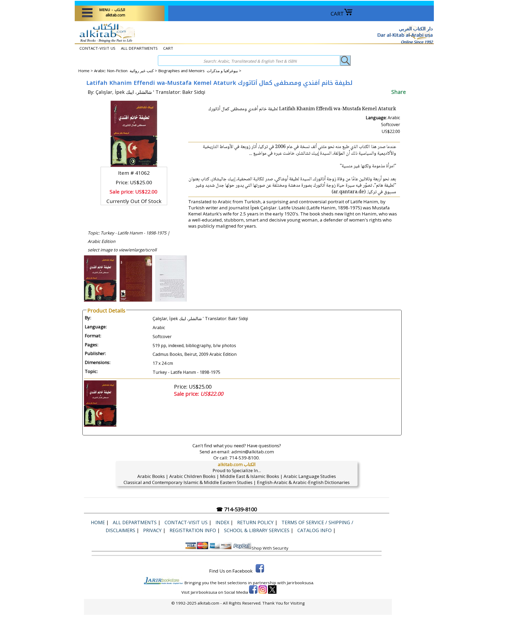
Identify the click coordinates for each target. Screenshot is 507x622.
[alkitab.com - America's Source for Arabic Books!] (106, 41)
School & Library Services (256, 530)
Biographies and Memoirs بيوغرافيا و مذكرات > (199, 70)
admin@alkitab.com (252, 452)
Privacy (152, 530)
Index (222, 522)
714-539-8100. (244, 458)
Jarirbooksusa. (300, 582)
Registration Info (193, 530)
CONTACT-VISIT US (97, 48)
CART (337, 13)
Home (84, 70)
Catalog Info (314, 530)
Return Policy (255, 522)
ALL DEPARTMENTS (139, 48)
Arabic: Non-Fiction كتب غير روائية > (126, 70)
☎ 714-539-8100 (236, 509)
